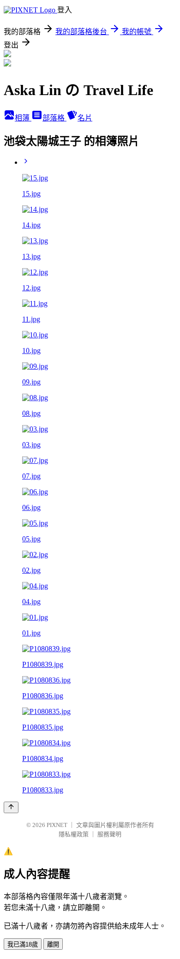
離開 (53, 944)
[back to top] (11, 807)
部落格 (54, 118)
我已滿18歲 (22, 944)
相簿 (23, 118)
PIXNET (57, 824)
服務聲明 (109, 834)
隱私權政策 (74, 834)
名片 (85, 118)
